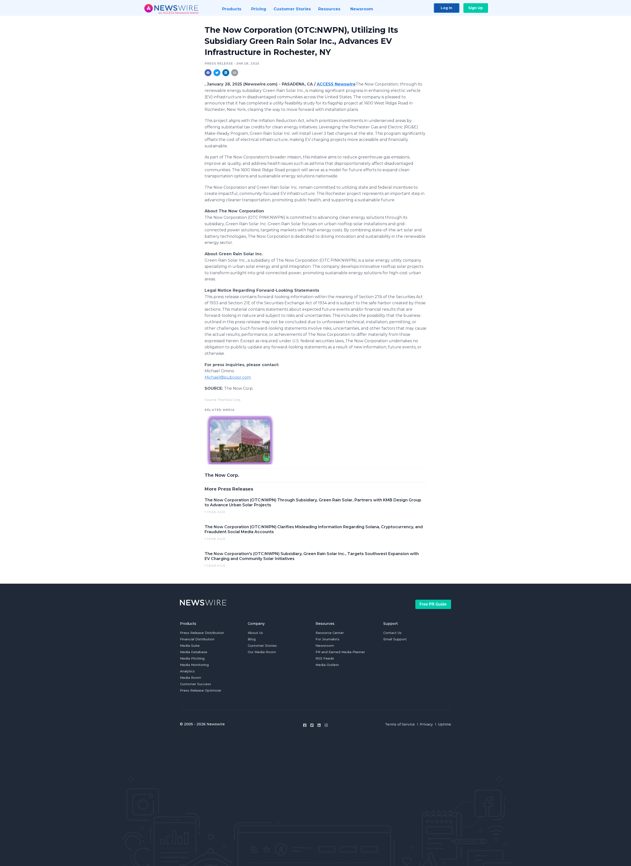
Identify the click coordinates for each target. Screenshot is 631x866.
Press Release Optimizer (200, 690)
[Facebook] (304, 725)
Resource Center (330, 633)
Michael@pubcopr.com (228, 377)
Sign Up (475, 8)
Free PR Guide (433, 604)
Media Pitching (192, 658)
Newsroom (325, 645)
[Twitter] (312, 725)
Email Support (395, 639)
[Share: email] (234, 72)
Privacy (426, 724)
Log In (446, 8)
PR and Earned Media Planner (340, 652)
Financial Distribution (197, 639)
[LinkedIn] (319, 725)
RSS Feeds (325, 658)
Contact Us (392, 633)
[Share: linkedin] (226, 72)
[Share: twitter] (216, 72)
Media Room (190, 677)
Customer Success (195, 684)
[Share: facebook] (208, 72)
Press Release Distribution (202, 633)
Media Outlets (327, 665)
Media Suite (190, 645)
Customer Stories (262, 645)
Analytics (187, 671)
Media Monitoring (194, 665)
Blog (252, 639)
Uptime (444, 724)
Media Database (193, 652)
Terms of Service (400, 724)
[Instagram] (326, 725)
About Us (255, 633)
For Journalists (327, 639)
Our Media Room (262, 652)
